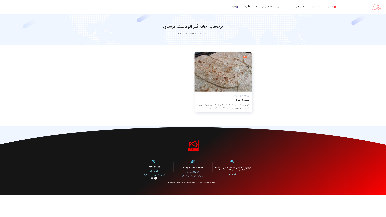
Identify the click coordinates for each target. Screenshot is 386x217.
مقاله (245, 57)
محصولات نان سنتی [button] (317, 7)
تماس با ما (278, 7)
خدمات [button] (288, 7)
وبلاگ (199, 33)
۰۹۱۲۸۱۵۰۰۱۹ (154, 167)
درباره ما (256, 7)
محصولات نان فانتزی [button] (301, 7)
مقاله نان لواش (242, 100)
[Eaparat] (152, 178)
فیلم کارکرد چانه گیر (267, 7)
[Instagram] (155, 178)
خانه (205, 33)
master (244, 96)
